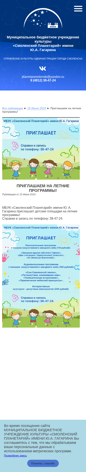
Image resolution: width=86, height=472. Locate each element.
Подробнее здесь (15, 455)
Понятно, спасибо (43, 463)
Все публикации (12, 108)
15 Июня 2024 (36, 108)
